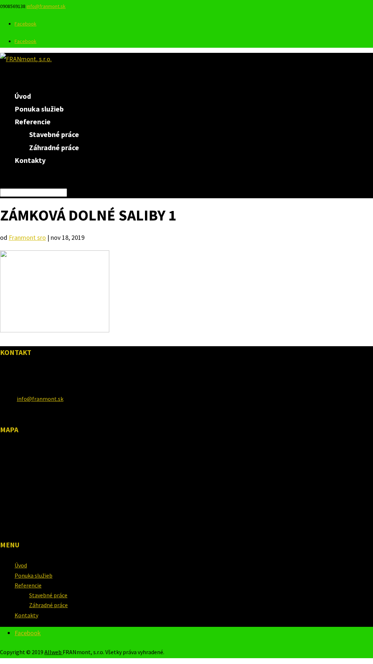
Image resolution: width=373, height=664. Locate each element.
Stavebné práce (54, 134)
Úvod (21, 565)
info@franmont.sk (40, 398)
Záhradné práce (54, 147)
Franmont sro (27, 237)
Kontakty (30, 160)
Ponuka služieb (33, 575)
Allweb (53, 652)
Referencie (28, 585)
